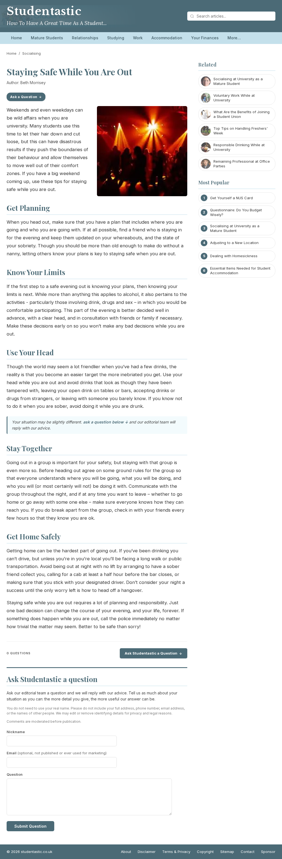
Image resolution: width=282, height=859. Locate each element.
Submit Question (30, 826)
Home (16, 37)
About (126, 851)
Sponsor (268, 851)
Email (57, 753)
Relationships (85, 37)
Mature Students (47, 37)
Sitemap (227, 851)
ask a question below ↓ (105, 422)
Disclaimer (147, 851)
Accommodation (166, 37)
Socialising (31, 53)
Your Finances (205, 37)
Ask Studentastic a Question (151, 653)
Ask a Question (23, 97)
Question (15, 774)
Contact (247, 851)
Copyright (205, 851)
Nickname (16, 732)
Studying (115, 37)
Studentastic (44, 11)
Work (138, 37)
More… (234, 37)
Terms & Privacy (176, 851)
